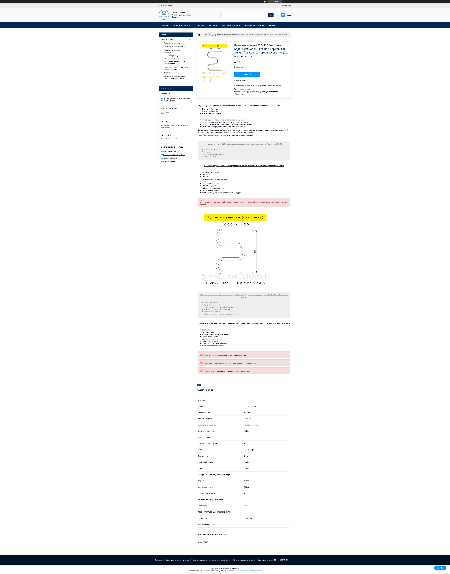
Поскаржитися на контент (234, 571)
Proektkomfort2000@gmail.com (174, 155)
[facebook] (198, 385)
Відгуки (272, 25)
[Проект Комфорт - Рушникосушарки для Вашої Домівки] (164, 19)
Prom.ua (236, 569)
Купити (247, 74)
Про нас (200, 25)
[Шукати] (271, 15)
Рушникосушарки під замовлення (172, 51)
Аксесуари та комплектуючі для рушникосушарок (176, 68)
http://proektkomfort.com (171, 151)
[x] (200, 385)
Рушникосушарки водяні (173, 43)
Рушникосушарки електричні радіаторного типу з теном (174, 77)
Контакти (213, 25)
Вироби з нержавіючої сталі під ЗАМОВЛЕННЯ (175, 62)
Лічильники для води (171, 73)
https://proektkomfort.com (235, 355)
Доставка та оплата (231, 25)
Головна (165, 25)
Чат (442, 568)
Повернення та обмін (254, 25)
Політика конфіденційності (253, 571)
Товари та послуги (182, 25)
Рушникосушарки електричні (174, 46)
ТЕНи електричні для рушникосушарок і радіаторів (175, 57)
